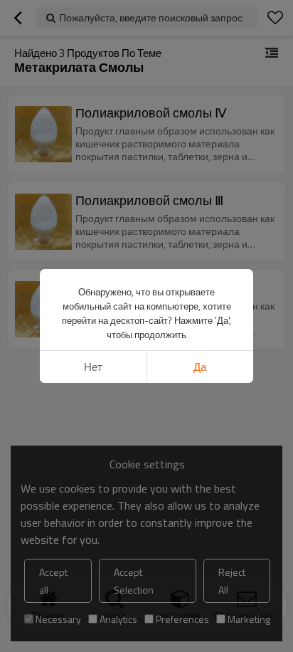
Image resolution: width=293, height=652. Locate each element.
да (199, 367)
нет (93, 367)
